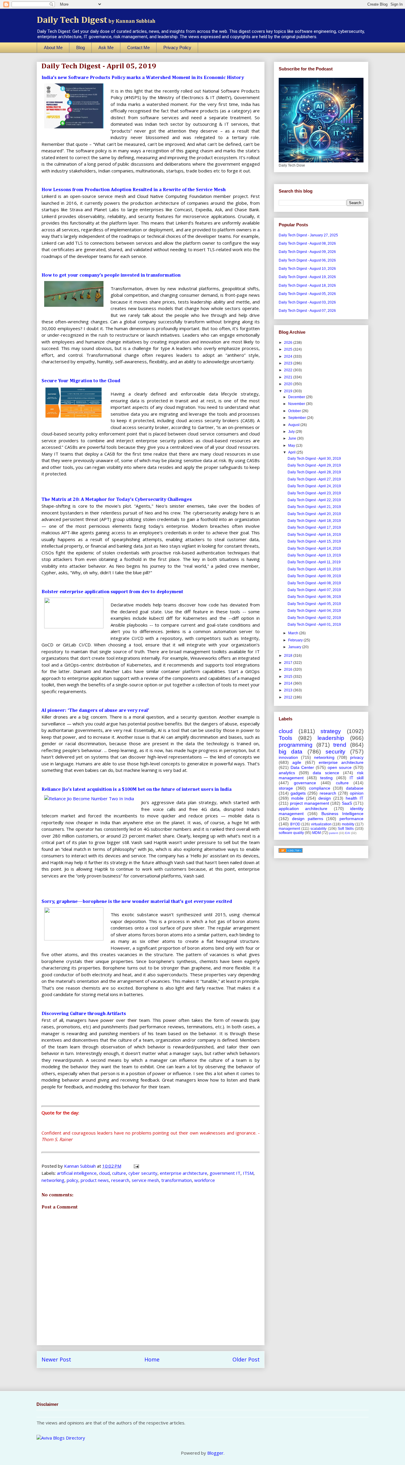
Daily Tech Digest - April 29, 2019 (314, 465)
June (292, 438)
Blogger (215, 1453)
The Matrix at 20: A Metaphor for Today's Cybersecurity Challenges (117, 499)
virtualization (321, 824)
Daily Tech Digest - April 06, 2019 (314, 597)
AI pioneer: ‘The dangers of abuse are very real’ (95, 710)
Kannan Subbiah (80, 1166)
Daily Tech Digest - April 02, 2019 (314, 618)
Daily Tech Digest (96, 20)
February (296, 640)
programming (295, 745)
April (292, 452)
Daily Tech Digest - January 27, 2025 (308, 235)
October (295, 411)
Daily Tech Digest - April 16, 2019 (314, 535)
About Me (53, 47)
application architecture (303, 808)
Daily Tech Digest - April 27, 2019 (314, 479)
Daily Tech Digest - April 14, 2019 (314, 548)
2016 (288, 669)
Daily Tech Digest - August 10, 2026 (307, 269)
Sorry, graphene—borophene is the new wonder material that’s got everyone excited (137, 901)
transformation (176, 1180)
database (354, 788)
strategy (331, 731)
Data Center (302, 767)
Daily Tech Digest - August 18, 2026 (307, 285)
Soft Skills (346, 829)
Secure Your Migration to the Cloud (81, 381)
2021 (288, 377)
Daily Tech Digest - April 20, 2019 (314, 514)
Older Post (246, 1359)
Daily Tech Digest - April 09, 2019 (314, 576)
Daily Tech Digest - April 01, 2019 (314, 624)
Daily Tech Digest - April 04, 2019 (314, 611)
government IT (225, 1173)
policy (72, 1180)
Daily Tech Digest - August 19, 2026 (307, 277)
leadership (331, 738)
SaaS (347, 803)
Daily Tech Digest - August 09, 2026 (307, 252)
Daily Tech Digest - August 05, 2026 (307, 294)
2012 (288, 697)
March (293, 633)
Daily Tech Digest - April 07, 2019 (314, 590)
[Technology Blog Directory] (290, 851)
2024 (288, 356)
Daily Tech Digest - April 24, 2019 (314, 486)
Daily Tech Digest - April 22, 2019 (314, 500)
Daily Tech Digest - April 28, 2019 (314, 472)
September (297, 418)
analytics (287, 772)
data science (326, 772)
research (120, 1180)
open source (340, 767)
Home (152, 1359)
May (292, 445)
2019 (288, 391)
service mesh (145, 1180)
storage (286, 788)
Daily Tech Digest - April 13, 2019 (314, 555)
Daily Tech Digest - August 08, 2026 (307, 243)
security (335, 751)
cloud (104, 1173)
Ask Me (106, 47)
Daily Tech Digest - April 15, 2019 (314, 541)
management (289, 829)
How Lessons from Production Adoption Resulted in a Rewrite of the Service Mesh (134, 190)
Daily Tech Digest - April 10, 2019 (314, 569)
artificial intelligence (77, 1173)
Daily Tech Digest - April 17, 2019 (314, 527)
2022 (288, 370)
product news (95, 1180)
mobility (348, 824)
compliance (319, 788)
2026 (288, 343)
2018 (288, 656)
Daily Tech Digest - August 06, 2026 (307, 260)
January (295, 647)
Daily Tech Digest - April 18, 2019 (314, 521)
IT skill (356, 777)
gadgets (298, 793)
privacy (356, 757)
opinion (356, 793)
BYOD (295, 824)
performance (351, 818)
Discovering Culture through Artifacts (84, 1013)
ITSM (248, 1173)
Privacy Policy (177, 47)
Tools (285, 738)
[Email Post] (135, 1166)
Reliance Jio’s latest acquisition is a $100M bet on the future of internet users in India (137, 789)
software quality (291, 833)
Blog (80, 47)
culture (119, 1173)
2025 (288, 349)
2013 (288, 690)
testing (326, 777)
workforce (204, 1180)
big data (290, 751)
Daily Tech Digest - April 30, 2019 (314, 458)
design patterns (307, 818)
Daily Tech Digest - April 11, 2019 (314, 562)
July (292, 432)
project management (309, 803)
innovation (288, 757)
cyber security (142, 1173)
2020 (288, 384)
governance (305, 782)
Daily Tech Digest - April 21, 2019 (314, 507)
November (297, 404)
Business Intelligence (342, 813)
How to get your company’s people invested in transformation (111, 275)
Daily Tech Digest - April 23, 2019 (314, 493)
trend (339, 745)
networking (53, 1180)
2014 (288, 683)
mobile (297, 798)
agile (296, 762)
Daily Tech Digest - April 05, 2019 (314, 604)
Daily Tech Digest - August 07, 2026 (307, 311)
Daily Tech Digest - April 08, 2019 (314, 583)
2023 (288, 363)
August (294, 425)
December (297, 397)
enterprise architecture (183, 1173)
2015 (288, 677)
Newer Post (56, 1359)
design (324, 798)
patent (333, 833)
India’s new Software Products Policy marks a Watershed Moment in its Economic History (143, 77)
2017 (288, 663)
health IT (354, 798)
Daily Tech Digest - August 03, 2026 (307, 302)
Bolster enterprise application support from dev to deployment (112, 592)
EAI (347, 833)
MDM (316, 833)
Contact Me (138, 47)
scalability (318, 829)
